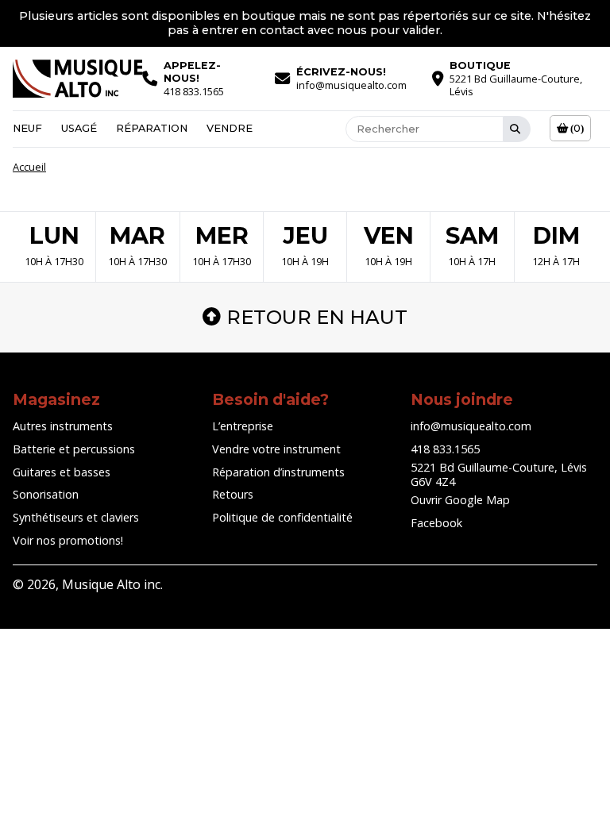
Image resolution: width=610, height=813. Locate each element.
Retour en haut (316, 317)
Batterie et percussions (74, 449)
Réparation (151, 128)
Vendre (230, 128)
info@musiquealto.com (471, 425)
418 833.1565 (445, 449)
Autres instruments (63, 425)
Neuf (27, 128)
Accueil (29, 167)
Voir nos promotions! (68, 540)
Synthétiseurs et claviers (76, 517)
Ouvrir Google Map (460, 499)
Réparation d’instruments (278, 472)
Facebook (436, 522)
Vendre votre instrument (276, 449)
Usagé (79, 128)
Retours (232, 494)
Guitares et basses (61, 472)
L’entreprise (242, 425)
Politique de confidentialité (282, 517)
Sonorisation (46, 494)
